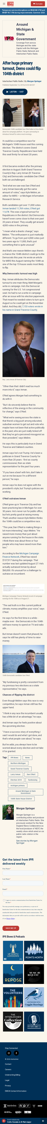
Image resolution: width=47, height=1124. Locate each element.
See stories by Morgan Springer (27, 841)
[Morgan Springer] (8, 812)
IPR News (14, 758)
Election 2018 (16, 780)
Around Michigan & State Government (26, 792)
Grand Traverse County (20, 769)
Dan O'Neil (31, 774)
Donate (38, 4)
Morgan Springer (34, 81)
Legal (7, 1080)
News (27, 758)
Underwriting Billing (12, 1075)
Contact (8, 1064)
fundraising (32, 780)
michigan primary (18, 786)
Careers (8, 1069)
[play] (3, 1121)
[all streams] (43, 1121)
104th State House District (21, 799)
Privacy (8, 1086)
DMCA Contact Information (15, 1091)
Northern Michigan (18, 763)
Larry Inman (15, 774)
